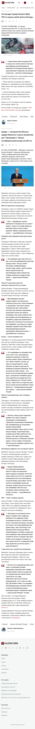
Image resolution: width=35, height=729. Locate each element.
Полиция (13, 116)
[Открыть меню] (32, 2)
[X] (16, 21)
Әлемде (4, 672)
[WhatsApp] (6, 21)
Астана (4, 116)
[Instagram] (2, 21)
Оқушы (4, 624)
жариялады (16, 618)
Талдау (3, 665)
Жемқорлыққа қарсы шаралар (11, 694)
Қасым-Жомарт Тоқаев (18, 624)
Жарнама (4, 715)
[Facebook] (13, 21)
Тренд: (3, 7)
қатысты (4, 607)
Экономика (5, 669)
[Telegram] (9, 21)
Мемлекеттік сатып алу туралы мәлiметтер (15, 697)
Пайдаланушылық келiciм (9, 683)
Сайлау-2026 (11, 8)
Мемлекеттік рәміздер (8, 690)
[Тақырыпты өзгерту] (26, 2)
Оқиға (3, 658)
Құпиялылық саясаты (8, 687)
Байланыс (4, 712)
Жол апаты (24, 116)
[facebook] (13, 648)
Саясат (3, 662)
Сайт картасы (5, 708)
